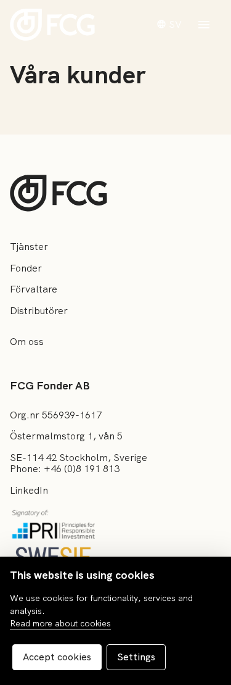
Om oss (27, 341)
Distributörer (39, 310)
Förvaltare (33, 289)
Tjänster (29, 246)
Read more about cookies (60, 623)
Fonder (26, 268)
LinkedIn (29, 490)
